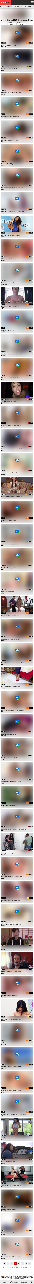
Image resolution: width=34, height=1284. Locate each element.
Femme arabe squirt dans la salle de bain (11, 449)
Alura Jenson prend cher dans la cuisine (10, 473)
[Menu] (31, 2)
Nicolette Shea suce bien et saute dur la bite (12, 663)
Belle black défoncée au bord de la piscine (11, 426)
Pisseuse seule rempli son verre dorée (10, 1233)
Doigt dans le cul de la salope (7, 592)
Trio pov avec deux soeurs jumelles (9, 402)
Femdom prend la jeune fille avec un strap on (13, 1114)
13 (22, 1263)
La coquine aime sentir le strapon (8, 734)
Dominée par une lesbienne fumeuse (9, 1209)
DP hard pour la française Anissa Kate (10, 901)
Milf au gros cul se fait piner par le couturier (11, 616)
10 (15, 1263)
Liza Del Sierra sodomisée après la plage (11, 1091)
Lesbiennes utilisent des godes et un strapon (11, 497)
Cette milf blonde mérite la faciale (8, 520)
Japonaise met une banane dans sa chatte (11, 948)
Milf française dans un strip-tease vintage (10, 687)
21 (26, 1267)
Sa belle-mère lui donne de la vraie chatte (11, 93)
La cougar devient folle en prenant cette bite (12, 711)
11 (18, 1263)
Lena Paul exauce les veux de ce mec (10, 378)
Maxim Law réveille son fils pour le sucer (11, 924)
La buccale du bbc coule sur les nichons (10, 639)
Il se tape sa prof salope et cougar (9, 806)
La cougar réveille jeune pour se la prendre (11, 354)
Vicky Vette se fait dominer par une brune (11, 1186)
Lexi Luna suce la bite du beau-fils (8, 45)
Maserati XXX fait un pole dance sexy (10, 235)
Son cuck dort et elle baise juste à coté (11, 782)
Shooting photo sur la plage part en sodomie (11, 1067)
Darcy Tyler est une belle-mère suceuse (10, 117)
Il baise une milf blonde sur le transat (9, 259)
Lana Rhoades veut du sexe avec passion (11, 1257)
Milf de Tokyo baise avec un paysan (9, 1162)
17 (26, 1263)
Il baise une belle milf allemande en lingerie (11, 972)
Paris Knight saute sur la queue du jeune (11, 544)
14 (21, 1267)
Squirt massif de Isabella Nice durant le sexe (12, 758)
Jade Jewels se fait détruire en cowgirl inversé (12, 1019)
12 (17, 1267)
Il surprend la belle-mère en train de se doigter (12, 212)
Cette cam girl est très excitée (7, 330)
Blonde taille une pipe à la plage (8, 568)
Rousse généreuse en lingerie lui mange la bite (13, 829)
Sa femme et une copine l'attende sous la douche (13, 1043)
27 (29, 1263)
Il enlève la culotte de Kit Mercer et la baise (12, 69)
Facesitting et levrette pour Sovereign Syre (12, 188)
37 (30, 1267)
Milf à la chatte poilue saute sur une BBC (11, 877)
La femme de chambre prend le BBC (10, 140)
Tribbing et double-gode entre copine (9, 853)
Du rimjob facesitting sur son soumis (9, 164)
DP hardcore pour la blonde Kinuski (9, 996)
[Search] (31, 1281)
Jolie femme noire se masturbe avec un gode (12, 1138)
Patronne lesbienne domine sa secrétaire (10, 283)
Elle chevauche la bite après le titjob (10, 307)
